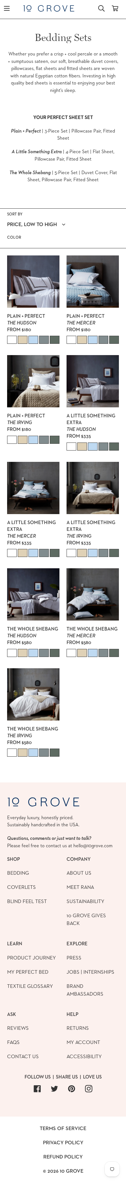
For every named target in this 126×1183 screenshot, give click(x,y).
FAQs (13, 1042)
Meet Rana (80, 887)
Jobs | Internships (90, 972)
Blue (33, 340)
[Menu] (7, 8)
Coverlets (21, 887)
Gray (44, 340)
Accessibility (84, 1056)
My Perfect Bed (27, 972)
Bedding (18, 873)
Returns (78, 1028)
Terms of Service (63, 1128)
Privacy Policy (63, 1142)
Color (14, 237)
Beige (22, 340)
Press (74, 957)
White (12, 340)
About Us (79, 873)
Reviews (18, 1028)
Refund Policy (63, 1156)
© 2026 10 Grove (63, 1171)
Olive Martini (54, 340)
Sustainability (85, 901)
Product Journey (31, 957)
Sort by (14, 214)
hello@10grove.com (92, 845)
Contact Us (23, 1056)
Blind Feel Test (27, 901)
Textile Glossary (30, 986)
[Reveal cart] (115, 8)
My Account (83, 1042)
